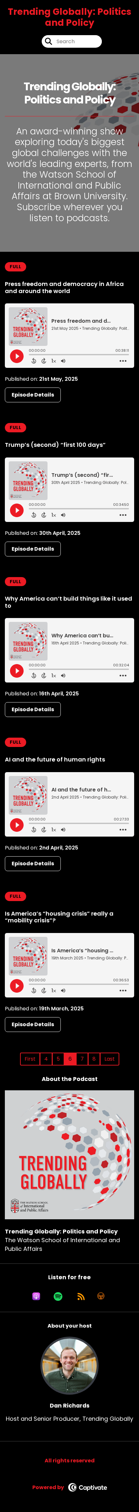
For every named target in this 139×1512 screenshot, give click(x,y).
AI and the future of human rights (55, 759)
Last (109, 1059)
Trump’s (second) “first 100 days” (55, 445)
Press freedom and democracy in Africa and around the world (64, 287)
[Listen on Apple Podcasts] (36, 1296)
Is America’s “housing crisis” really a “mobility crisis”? (59, 917)
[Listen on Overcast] (101, 1296)
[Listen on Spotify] (58, 1296)
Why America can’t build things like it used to (68, 602)
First (30, 1059)
